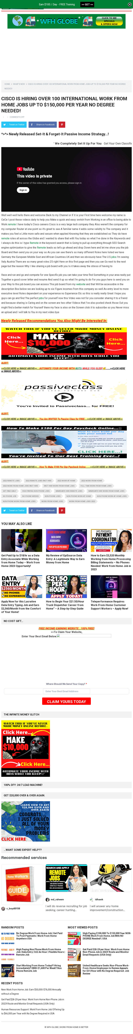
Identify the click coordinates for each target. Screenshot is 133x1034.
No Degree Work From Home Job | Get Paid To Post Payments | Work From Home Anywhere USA (39, 936)
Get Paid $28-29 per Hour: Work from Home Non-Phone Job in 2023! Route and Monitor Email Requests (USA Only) (106, 952)
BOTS (79, 368)
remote (12, 224)
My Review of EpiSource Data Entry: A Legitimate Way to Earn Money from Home (65, 559)
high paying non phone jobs (36, 491)
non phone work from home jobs (19, 501)
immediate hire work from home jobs (106, 491)
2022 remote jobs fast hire (38, 481)
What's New (19, 84)
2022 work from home (91, 481)
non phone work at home (78, 496)
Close (129, 4)
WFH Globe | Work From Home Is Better (67, 1027)
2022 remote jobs (11, 481)
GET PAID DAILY (9, 491)
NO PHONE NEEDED (30, 496)
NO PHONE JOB (9, 496)
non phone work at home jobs (112, 496)
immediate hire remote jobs (69, 491)
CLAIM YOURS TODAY (66, 701)
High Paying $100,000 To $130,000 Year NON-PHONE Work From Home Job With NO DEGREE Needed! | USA (107, 936)
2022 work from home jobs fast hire (20, 486)
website (80, 284)
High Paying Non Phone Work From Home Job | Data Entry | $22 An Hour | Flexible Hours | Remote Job (40, 952)
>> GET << (87, 4)
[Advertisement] (66, 52)
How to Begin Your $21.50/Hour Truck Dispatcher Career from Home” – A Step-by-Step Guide (65, 605)
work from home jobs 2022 (82, 501)
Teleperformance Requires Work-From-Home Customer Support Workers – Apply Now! (109, 605)
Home (7, 84)
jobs (113, 256)
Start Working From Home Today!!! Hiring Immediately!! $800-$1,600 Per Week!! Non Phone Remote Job (39, 968)
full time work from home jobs (96, 486)
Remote (34, 242)
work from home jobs (52, 501)
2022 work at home (66, 481)
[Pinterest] (62, 125)
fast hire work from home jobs (59, 486)
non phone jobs (52, 496)
